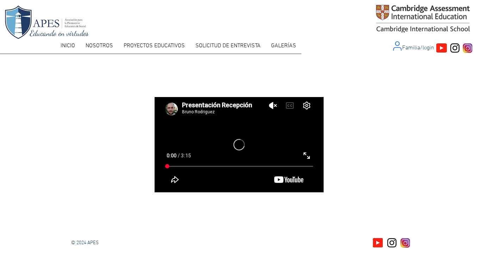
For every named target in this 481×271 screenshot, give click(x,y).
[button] (99, 48)
